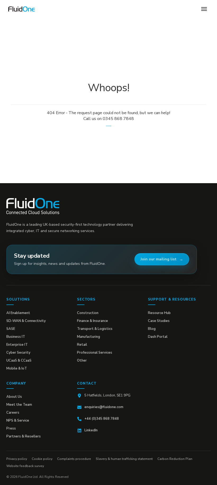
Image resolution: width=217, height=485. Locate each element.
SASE (10, 328)
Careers (12, 412)
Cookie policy (42, 459)
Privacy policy (16, 459)
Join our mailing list (159, 259)
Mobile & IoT (16, 368)
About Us (14, 396)
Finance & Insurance (92, 320)
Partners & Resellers (23, 436)
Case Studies (159, 320)
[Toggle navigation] (204, 8)
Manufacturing (88, 336)
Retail (82, 344)
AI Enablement (18, 313)
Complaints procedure (74, 459)
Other (82, 360)
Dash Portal (158, 336)
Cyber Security (18, 352)
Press (11, 428)
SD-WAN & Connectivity (26, 320)
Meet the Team (19, 404)
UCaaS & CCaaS (18, 360)
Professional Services (94, 352)
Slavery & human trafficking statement (124, 459)
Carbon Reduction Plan (174, 459)
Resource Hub (159, 313)
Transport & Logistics (94, 328)
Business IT (15, 336)
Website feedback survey (25, 466)
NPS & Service (17, 420)
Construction (87, 313)
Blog (152, 328)
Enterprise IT (17, 344)
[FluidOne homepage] (32, 206)
